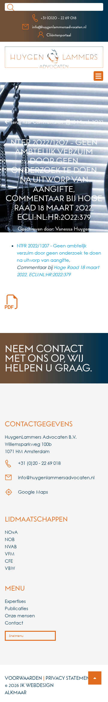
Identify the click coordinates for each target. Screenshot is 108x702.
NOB (10, 539)
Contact (14, 623)
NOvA (11, 532)
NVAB (11, 546)
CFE (9, 561)
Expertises (15, 601)
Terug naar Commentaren (36, 121)
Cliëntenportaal (58, 35)
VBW (10, 568)
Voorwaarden (23, 678)
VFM (9, 554)
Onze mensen (20, 616)
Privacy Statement (69, 678)
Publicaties (16, 608)
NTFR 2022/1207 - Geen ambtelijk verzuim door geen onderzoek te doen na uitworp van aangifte (59, 253)
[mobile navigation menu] (98, 76)
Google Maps (32, 492)
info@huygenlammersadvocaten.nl (59, 26)
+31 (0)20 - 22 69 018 (58, 17)
